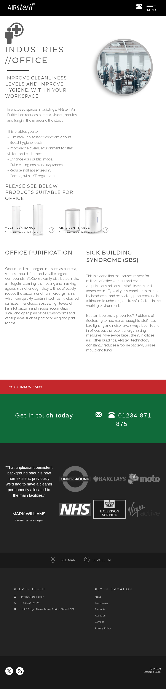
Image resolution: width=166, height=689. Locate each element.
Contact (99, 621)
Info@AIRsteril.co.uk (32, 596)
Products (100, 609)
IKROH (157, 668)
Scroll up (102, 560)
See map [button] (68, 560)
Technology (101, 603)
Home (12, 386)
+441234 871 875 (30, 603)
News (98, 596)
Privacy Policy (103, 628)
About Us (100, 615)
